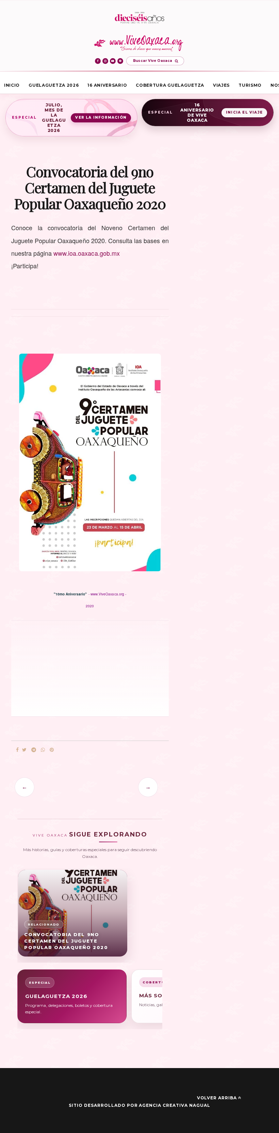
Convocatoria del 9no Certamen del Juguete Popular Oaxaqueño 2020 (66, 941)
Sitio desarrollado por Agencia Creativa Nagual (139, 1105)
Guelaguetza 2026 (54, 85)
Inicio (12, 85)
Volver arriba (217, 1097)
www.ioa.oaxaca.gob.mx (86, 253)
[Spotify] (120, 61)
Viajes (221, 85)
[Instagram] (105, 61)
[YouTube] (113, 61)
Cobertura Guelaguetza (170, 85)
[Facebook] (98, 61)
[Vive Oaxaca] (139, 43)
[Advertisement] (59, 668)
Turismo (250, 85)
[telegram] (33, 750)
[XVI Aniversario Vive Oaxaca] (139, 18)
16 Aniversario (107, 85)
